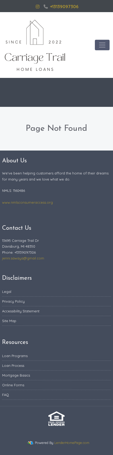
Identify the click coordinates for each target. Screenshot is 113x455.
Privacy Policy (13, 301)
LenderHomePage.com (71, 443)
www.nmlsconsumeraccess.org (27, 202)
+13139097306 (64, 6)
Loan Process (13, 365)
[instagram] (37, 6)
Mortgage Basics (16, 375)
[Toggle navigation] (102, 45)
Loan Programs (15, 356)
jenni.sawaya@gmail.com (23, 258)
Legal (6, 291)
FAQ (5, 395)
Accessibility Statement (20, 311)
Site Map (9, 321)
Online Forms (13, 385)
